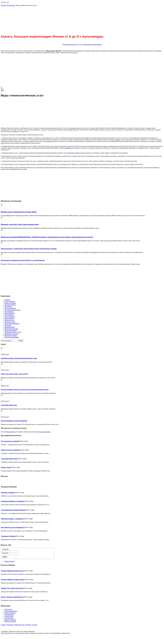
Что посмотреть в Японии (10, 441)
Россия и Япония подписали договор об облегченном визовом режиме (24, 389)
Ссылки (34, 625)
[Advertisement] (58, 19)
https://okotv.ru (11, 432)
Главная (3, 5)
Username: (5, 549)
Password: (5, 553)
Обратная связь (19, 625)
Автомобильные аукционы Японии (13, 510)
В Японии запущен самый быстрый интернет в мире (19, 358)
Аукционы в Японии (8, 536)
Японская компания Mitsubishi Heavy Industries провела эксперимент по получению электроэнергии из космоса (47, 237)
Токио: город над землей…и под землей (14, 374)
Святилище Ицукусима (9, 405)
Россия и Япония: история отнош (12, 579)
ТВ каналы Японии (44, 432)
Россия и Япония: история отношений (14, 421)
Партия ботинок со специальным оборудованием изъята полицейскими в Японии (29, 248)
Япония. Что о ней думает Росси (12, 588)
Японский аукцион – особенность (12, 518)
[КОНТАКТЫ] (6, 2)
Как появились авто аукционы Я (12, 527)
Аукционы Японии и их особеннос (12, 501)
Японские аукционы (8, 492)
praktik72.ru (68, 148)
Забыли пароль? (10, 561)
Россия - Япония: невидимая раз (12, 597)
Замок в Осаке (6, 467)
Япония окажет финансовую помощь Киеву (19, 212)
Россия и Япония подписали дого (12, 571)
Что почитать (11, 5)
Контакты (10, 625)
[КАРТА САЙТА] (4, 2)
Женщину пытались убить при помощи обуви (20, 224)
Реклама (28, 625)
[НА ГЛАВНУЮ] (2, 2)
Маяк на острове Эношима (10, 450)
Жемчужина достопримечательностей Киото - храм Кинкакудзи (23, 260)
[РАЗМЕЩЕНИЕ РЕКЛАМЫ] (8, 2)
